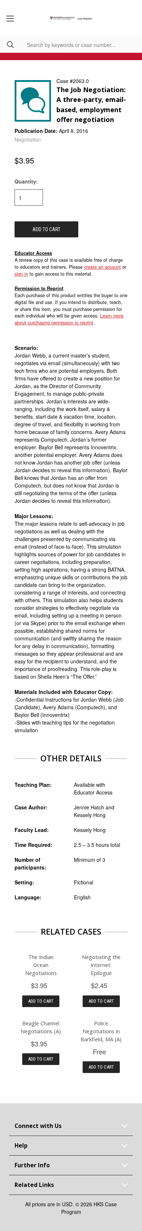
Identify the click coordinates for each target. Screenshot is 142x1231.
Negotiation (28, 139)
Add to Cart (41, 1001)
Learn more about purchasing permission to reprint (69, 319)
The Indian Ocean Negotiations (41, 964)
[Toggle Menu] (10, 18)
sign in (21, 274)
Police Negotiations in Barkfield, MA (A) (101, 1031)
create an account (102, 267)
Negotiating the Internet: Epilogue (101, 964)
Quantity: (26, 181)
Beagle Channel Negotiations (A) (41, 1027)
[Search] (7, 44)
